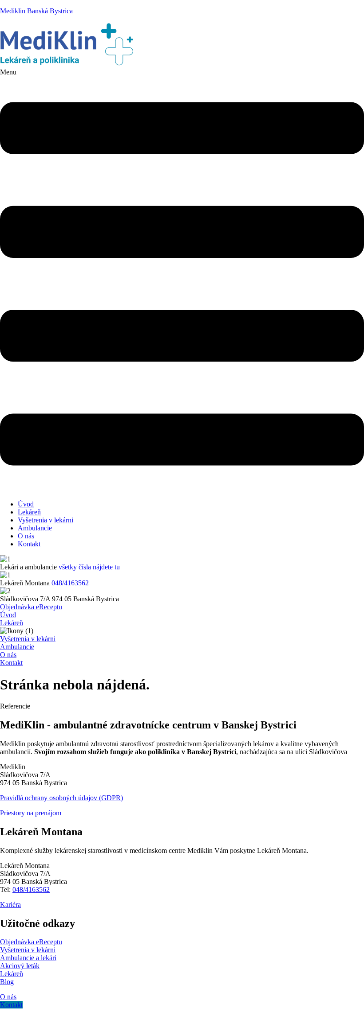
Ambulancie (35, 528)
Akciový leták (20, 965)
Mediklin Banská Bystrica (36, 11)
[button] (182, 280)
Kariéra (10, 904)
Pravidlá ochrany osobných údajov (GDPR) (61, 798)
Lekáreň (29, 512)
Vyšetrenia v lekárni (45, 520)
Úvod (26, 504)
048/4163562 (70, 583)
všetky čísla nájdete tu (89, 567)
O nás (26, 536)
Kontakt (29, 544)
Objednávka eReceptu (31, 942)
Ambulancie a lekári (28, 958)
